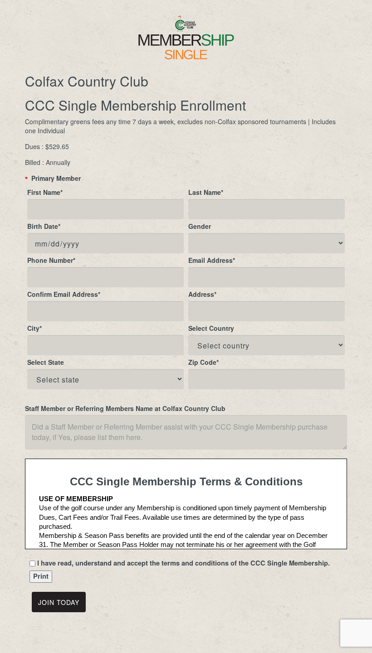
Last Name (205, 192)
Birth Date (43, 226)
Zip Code (203, 362)
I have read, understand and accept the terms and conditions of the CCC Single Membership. (183, 563)
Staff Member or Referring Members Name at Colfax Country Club (125, 408)
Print (41, 576)
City (34, 328)
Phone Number (51, 260)
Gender (199, 226)
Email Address (211, 260)
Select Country (211, 328)
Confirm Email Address (63, 294)
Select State (45, 362)
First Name (45, 192)
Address (202, 294)
